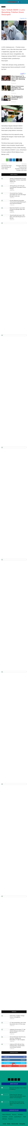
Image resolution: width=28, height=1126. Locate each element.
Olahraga (3, 6)
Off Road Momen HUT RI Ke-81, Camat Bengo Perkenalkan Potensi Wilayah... (18, 187)
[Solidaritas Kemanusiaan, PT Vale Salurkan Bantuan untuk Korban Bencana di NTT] (5, 1031)
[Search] (26, 2)
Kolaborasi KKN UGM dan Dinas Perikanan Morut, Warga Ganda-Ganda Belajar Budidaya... (17, 1046)
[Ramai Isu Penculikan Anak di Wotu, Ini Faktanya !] (5, 1089)
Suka (24, 1056)
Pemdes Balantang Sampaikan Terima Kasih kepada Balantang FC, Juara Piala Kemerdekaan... (18, 202)
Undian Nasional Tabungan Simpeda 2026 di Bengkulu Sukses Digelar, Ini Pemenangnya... (18, 1096)
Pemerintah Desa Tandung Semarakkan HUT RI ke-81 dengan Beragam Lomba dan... (18, 195)
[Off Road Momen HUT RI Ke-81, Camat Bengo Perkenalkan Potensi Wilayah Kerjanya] (5, 187)
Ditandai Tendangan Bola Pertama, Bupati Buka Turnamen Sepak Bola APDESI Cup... (18, 180)
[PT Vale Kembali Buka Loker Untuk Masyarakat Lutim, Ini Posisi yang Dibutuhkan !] (5, 1024)
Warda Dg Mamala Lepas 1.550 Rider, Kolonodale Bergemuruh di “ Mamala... (18, 217)
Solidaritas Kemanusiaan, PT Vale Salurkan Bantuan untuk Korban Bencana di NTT (17, 1031)
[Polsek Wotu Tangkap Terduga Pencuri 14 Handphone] (5, 1017)
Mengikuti (23, 1059)
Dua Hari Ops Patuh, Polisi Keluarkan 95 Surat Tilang (6, 167)
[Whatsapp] (9, 1079)
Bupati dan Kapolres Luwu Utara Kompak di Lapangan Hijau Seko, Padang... (17, 209)
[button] (2, 2)
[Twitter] (19, 1079)
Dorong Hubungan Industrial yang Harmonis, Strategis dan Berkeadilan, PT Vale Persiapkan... (17, 1038)
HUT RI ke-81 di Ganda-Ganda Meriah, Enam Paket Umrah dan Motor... (17, 1103)
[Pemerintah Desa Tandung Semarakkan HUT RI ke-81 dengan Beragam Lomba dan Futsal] (5, 194)
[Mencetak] (20, 159)
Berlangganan (22, 1065)
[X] (17, 159)
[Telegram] (14, 159)
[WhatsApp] (7, 159)
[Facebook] (10, 159)
